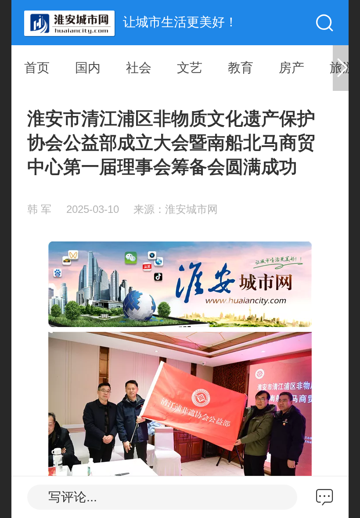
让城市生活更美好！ (180, 22)
